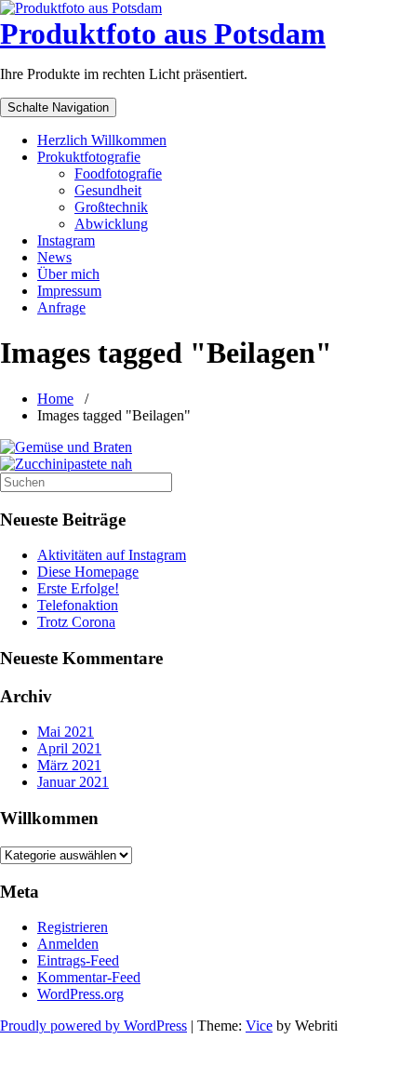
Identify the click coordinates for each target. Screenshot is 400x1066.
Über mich (68, 274)
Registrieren (72, 927)
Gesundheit (107, 190)
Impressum (69, 291)
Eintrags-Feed (78, 960)
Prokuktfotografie (88, 157)
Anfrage (61, 307)
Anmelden (68, 944)
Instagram (66, 240)
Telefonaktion (77, 605)
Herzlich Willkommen (102, 140)
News (54, 257)
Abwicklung (111, 224)
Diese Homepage (88, 572)
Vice (259, 1025)
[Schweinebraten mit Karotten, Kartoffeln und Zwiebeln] (200, 447)
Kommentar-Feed (88, 977)
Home (55, 398)
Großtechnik (111, 207)
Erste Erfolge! (78, 588)
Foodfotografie (118, 173)
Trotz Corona (76, 622)
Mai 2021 (65, 732)
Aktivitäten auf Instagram (111, 555)
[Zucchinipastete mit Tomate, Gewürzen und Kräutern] (200, 464)
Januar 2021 (73, 782)
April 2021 (69, 748)
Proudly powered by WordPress (93, 1025)
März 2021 (69, 765)
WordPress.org (80, 994)
